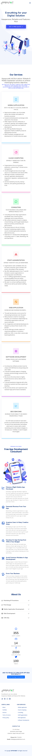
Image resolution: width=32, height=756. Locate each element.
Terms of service (7, 715)
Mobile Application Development (13, 609)
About (4, 707)
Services (4, 712)
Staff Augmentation (22, 715)
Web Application (22, 717)
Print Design (7, 605)
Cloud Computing (22, 709)
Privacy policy (6, 717)
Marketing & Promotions (11, 600)
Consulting (20, 712)
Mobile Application (22, 707)
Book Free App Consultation (16, 677)
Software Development (23, 720)
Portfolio (5, 709)
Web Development (9, 613)
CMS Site (6, 618)
